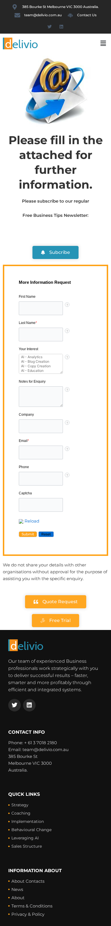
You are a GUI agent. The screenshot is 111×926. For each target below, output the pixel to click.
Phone (24, 467)
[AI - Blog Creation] (40, 361)
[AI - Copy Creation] (40, 366)
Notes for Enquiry (32, 382)
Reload (31, 521)
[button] (103, 43)
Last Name (28, 323)
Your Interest (28, 349)
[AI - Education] (40, 370)
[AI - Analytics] (40, 357)
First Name (27, 297)
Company (26, 415)
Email (24, 441)
